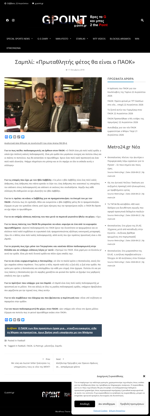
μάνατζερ (49, 345)
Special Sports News (18, 38)
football (21, 345)
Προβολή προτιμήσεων (132, 403)
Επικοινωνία (14, 48)
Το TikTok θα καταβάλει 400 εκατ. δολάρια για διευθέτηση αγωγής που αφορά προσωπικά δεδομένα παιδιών (126, 208)
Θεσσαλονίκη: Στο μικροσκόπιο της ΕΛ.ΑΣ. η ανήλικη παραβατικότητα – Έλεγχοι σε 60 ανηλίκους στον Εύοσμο (126, 254)
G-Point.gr (38, 345)
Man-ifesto (62, 38)
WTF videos (99, 38)
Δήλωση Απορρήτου (117, 410)
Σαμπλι (58, 345)
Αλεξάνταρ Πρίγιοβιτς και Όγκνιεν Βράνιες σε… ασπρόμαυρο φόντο (77, 363)
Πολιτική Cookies (100, 410)
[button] (144, 376)
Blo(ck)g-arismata (120, 38)
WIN (137, 38)
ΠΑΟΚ (29, 345)
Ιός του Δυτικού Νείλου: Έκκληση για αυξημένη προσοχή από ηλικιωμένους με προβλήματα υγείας (126, 186)
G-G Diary (43, 38)
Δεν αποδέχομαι (107, 403)
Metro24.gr (119, 172)
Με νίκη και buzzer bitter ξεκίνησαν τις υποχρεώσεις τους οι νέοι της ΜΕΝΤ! (30, 363)
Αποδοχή (84, 403)
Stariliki (80, 38)
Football (21, 340)
